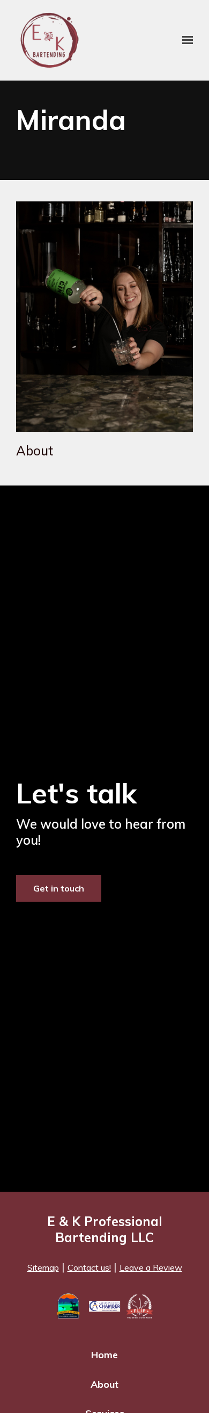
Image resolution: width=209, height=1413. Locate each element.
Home (104, 1355)
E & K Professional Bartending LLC (104, 1229)
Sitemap (43, 1267)
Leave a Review (151, 1267)
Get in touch (58, 888)
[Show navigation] (185, 40)
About (104, 1384)
